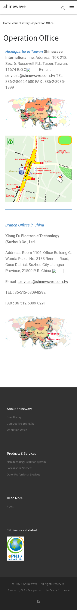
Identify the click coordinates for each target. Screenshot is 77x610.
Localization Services (19, 468)
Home (7, 23)
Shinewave (30, 584)
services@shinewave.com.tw (30, 75)
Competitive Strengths (20, 423)
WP (23, 590)
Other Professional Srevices (23, 474)
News (10, 506)
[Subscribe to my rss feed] (38, 601)
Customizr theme (59, 590)
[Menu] (71, 7)
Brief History (21, 23)
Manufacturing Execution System (26, 462)
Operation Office (17, 430)
